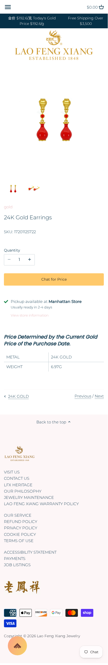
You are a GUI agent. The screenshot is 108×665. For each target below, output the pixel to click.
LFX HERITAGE (18, 484)
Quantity (12, 250)
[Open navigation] (8, 7)
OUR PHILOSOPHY (22, 491)
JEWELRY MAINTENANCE (29, 497)
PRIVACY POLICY (20, 527)
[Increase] (30, 259)
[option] (13, 189)
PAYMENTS (14, 558)
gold (8, 206)
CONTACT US (16, 478)
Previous (83, 396)
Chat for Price (54, 279)
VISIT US (12, 472)
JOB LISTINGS (17, 564)
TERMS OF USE (18, 540)
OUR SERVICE (17, 515)
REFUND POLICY (20, 521)
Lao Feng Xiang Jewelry (58, 636)
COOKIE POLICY (20, 534)
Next (99, 396)
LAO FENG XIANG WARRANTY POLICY (41, 503)
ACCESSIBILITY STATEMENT (30, 552)
